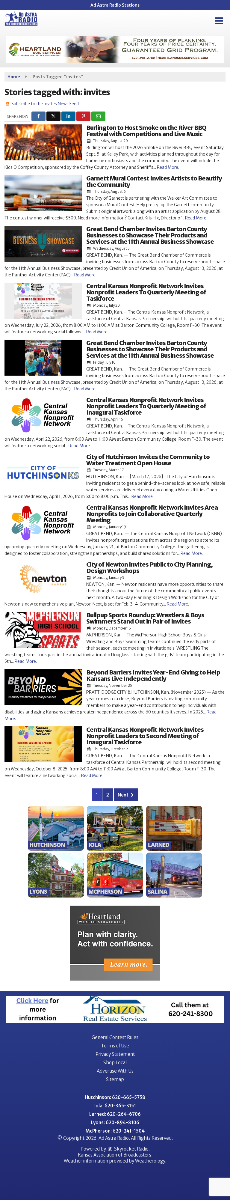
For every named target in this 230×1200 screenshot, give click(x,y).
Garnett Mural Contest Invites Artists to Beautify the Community (154, 181)
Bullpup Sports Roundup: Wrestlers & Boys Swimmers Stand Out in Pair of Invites (145, 618)
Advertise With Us (115, 1071)
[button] (219, 21)
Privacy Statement (115, 1054)
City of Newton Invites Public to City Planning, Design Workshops (149, 567)
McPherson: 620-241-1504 (115, 1131)
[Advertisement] (115, 49)
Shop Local (115, 1062)
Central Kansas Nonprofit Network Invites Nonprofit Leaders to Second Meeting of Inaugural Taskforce (145, 736)
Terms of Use (115, 1046)
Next (123, 795)
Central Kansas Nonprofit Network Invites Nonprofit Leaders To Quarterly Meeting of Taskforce (146, 292)
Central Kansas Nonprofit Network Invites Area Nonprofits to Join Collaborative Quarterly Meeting (152, 514)
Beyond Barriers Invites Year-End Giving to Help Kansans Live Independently (153, 675)
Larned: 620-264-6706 (115, 1114)
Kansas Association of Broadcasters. (115, 1155)
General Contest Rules (115, 1037)
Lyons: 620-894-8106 (115, 1122)
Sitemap (115, 1079)
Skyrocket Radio (131, 1149)
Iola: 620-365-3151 (115, 1106)
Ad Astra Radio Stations (115, 5)
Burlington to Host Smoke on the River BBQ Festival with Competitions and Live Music (146, 131)
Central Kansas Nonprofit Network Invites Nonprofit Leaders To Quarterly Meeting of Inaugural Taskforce (146, 406)
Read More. (168, 167)
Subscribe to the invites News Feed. (45, 103)
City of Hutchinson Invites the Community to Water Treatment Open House (148, 460)
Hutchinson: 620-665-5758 (115, 1097)
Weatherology (150, 1161)
